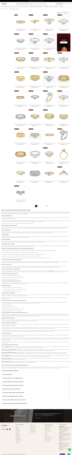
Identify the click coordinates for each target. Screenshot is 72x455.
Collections (6, 8)
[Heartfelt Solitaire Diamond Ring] (63, 97)
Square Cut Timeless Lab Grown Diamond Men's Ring (20, 86)
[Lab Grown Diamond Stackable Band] (20, 97)
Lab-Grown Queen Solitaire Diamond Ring (49, 86)
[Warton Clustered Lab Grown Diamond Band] (63, 116)
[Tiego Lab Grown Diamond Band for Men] (20, 116)
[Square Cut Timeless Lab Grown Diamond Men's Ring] (20, 78)
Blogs (46, 434)
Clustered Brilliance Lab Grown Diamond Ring (20, 29)
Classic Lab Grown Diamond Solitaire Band (35, 124)
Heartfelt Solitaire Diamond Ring (63, 105)
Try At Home (32, 432)
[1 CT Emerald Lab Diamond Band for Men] (20, 59)
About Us (46, 432)
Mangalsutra (18, 437)
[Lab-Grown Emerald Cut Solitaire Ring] (63, 59)
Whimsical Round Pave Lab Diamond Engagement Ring (63, 143)
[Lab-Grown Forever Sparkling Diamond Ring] (20, 192)
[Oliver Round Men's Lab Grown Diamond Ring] (49, 116)
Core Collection (33, 426)
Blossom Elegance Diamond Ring (35, 29)
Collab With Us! (48, 439)
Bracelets (17, 432)
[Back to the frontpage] (2, 8)
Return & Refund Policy (49, 426)
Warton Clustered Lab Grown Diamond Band (64, 124)
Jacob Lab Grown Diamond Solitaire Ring (35, 86)
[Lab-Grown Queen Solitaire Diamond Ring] (49, 78)
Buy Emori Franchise (49, 437)
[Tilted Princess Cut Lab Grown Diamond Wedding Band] (20, 154)
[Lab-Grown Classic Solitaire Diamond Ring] (49, 40)
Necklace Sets (18, 439)
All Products (32, 427)
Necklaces (17, 431)
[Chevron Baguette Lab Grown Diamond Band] (20, 173)
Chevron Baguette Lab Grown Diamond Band (20, 181)
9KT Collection (33, 431)
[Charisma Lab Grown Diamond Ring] (63, 154)
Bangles (17, 442)
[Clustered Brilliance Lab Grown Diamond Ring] (20, 21)
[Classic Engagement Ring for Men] (20, 135)
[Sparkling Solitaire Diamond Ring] (63, 21)
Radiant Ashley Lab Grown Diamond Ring (35, 105)
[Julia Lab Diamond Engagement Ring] (35, 154)
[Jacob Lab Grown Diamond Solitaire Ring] (35, 78)
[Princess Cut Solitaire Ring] (35, 40)
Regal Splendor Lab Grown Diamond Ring (35, 67)
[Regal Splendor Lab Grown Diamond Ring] (35, 59)
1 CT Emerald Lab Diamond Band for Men (20, 67)
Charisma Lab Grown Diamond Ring (63, 162)
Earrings (17, 427)
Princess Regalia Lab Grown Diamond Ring (49, 181)
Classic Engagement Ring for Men (20, 143)
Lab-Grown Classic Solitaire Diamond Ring (49, 48)
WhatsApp (46, 417)
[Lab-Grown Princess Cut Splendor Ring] (20, 40)
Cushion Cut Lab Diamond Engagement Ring (34, 143)
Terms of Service (48, 431)
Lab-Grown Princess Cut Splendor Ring (20, 48)
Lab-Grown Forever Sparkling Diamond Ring (21, 200)
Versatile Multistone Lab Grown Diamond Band (49, 143)
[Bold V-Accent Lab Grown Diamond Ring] (63, 173)
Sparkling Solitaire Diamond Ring (63, 29)
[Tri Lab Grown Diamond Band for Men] (35, 173)
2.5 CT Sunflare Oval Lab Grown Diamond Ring (49, 162)
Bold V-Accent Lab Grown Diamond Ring (64, 181)
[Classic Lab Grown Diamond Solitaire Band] (35, 116)
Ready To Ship (33, 429)
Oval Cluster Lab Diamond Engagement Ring (49, 29)
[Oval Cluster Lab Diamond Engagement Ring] (49, 21)
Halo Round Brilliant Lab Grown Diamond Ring (49, 105)
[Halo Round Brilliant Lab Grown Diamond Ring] (49, 97)
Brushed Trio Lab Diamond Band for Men (63, 86)
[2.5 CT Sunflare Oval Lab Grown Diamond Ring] (49, 154)
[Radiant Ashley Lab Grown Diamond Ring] (35, 97)
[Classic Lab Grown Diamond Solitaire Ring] (49, 59)
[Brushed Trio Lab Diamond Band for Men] (63, 78)
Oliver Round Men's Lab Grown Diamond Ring (49, 124)
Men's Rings (18, 434)
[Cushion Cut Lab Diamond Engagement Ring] (35, 135)
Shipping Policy (48, 427)
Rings (17, 426)
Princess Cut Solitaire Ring (35, 48)
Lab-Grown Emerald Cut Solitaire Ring (63, 67)
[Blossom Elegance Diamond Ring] (35, 21)
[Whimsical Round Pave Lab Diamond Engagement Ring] (63, 135)
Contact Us (47, 436)
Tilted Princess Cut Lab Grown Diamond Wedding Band (20, 162)
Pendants (17, 429)
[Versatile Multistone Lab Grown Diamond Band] (49, 135)
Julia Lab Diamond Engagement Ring (34, 162)
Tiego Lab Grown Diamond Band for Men (20, 124)
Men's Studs (18, 436)
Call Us (38, 417)
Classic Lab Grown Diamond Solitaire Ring (49, 67)
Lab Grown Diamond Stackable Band (20, 105)
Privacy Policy (47, 429)
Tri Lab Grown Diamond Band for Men (34, 181)
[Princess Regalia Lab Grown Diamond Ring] (49, 173)
